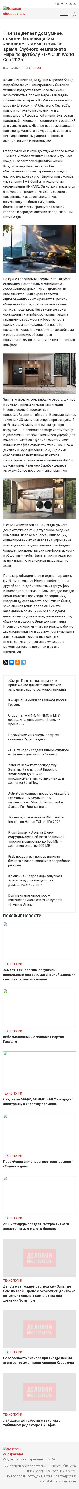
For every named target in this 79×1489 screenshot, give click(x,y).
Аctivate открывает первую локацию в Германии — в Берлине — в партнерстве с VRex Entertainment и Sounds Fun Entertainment (39, 800)
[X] (5, 662)
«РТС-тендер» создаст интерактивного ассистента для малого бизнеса (38, 752)
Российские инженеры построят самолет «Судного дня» (33, 737)
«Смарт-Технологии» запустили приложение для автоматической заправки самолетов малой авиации (37, 685)
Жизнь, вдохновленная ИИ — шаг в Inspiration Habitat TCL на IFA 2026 (36, 819)
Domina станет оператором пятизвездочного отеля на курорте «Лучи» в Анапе (35, 900)
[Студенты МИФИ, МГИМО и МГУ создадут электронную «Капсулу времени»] (39, 1088)
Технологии (31, 68)
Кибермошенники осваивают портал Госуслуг (37, 702)
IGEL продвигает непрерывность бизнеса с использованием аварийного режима (39, 860)
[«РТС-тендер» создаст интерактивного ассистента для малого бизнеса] (39, 1213)
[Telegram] (23, 662)
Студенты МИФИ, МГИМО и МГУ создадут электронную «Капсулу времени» (34, 719)
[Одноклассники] (17, 662)
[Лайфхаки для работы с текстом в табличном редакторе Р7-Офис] (39, 1409)
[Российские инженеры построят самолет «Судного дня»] (39, 1151)
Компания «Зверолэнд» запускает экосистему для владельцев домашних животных (35, 880)
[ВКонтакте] (11, 662)
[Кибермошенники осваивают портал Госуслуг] (39, 1026)
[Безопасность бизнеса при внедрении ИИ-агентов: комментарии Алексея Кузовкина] (39, 1347)
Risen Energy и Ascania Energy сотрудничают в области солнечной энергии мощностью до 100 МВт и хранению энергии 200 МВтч (36, 839)
